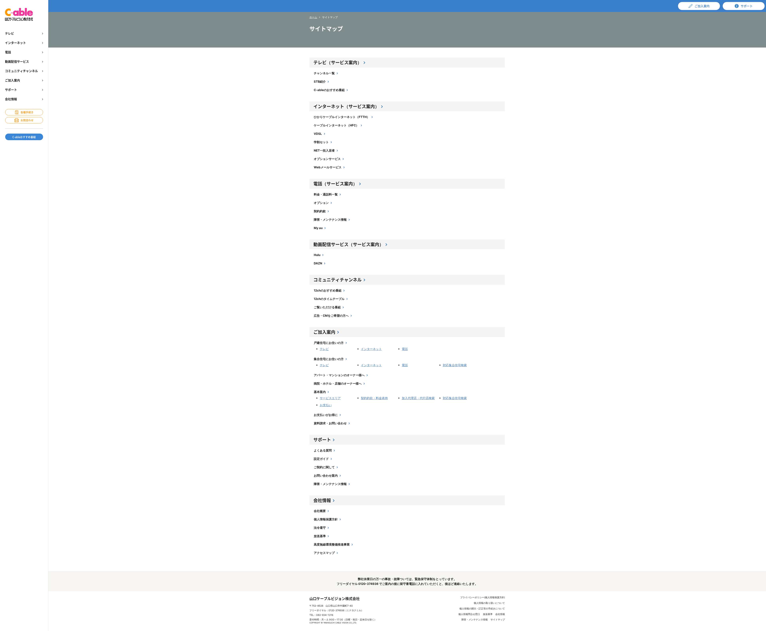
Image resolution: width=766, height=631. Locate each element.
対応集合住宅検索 (455, 365)
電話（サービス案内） (335, 183)
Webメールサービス (328, 167)
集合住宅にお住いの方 (329, 359)
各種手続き (27, 112)
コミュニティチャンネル (337, 279)
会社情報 (322, 500)
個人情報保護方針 (326, 519)
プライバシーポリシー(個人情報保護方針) (482, 597)
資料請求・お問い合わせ (330, 423)
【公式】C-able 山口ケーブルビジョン (19, 14)
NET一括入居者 (324, 150)
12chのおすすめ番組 (328, 290)
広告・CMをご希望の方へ (331, 315)
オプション (321, 203)
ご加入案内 (324, 331)
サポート (322, 439)
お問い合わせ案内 (326, 475)
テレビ (324, 349)
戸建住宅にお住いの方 (329, 343)
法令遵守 (320, 528)
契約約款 (320, 211)
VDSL (318, 134)
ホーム (313, 17)
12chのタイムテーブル (329, 299)
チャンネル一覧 (324, 73)
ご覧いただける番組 (327, 307)
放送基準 (320, 536)
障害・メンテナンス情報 (330, 219)
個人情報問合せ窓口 (469, 614)
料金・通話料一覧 (326, 194)
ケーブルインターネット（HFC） (336, 125)
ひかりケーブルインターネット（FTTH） (342, 117)
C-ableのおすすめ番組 (329, 90)
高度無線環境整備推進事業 (332, 544)
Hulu (317, 255)
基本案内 (320, 392)
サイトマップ (498, 619)
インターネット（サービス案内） (346, 106)
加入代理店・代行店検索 (418, 398)
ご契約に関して (324, 467)
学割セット (321, 142)
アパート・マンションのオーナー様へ (339, 375)
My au (318, 228)
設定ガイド (321, 459)
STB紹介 (320, 81)
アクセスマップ (324, 553)
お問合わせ (27, 120)
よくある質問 (323, 450)
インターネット (371, 349)
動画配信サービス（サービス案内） (348, 244)
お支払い (326, 405)
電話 (405, 349)
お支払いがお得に (326, 415)
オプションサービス (327, 159)
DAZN (318, 263)
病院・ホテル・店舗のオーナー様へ (338, 383)
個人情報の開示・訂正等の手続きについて (482, 608)
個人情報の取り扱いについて (489, 602)
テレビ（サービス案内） (337, 62)
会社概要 (320, 511)
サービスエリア (330, 398)
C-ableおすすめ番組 (24, 137)
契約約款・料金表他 (374, 398)
